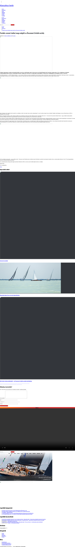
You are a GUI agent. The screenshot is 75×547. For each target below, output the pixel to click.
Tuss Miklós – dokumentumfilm (7, 512)
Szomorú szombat (4, 260)
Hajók (3, 11)
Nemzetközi (4, 10)
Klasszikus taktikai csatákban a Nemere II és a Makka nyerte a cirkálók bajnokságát (16, 511)
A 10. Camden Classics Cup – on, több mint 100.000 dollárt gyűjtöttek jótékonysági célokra (17, 514)
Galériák (3, 13)
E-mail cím (2, 401)
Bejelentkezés (4, 542)
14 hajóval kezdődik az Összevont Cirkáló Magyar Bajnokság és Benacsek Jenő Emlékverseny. (18, 513)
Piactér (3, 14)
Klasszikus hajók (7, 5)
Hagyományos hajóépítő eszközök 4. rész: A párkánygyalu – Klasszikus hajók (15, 520)
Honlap (1, 403)
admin (14, 35)
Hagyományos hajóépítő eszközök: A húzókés (38, 519)
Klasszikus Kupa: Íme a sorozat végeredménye (10, 295)
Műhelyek (3, 12)
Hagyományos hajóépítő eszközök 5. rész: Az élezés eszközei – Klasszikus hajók (15, 519)
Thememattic (23, 546)
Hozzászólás (2, 398)
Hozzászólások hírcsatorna (6, 543)
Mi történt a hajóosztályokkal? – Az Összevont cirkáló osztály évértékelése (16, 381)
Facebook (3, 15)
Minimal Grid (18, 546)
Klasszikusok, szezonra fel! (12, 521)
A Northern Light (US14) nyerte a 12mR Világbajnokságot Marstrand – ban (14, 510)
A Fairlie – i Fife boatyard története (13, 522)
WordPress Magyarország (6, 544)
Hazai (3, 9)
